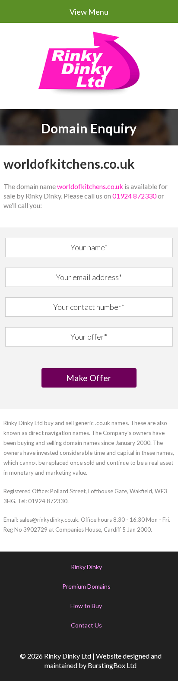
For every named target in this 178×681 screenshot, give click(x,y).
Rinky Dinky (86, 567)
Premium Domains (86, 586)
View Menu (89, 11)
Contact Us (86, 625)
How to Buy (86, 605)
